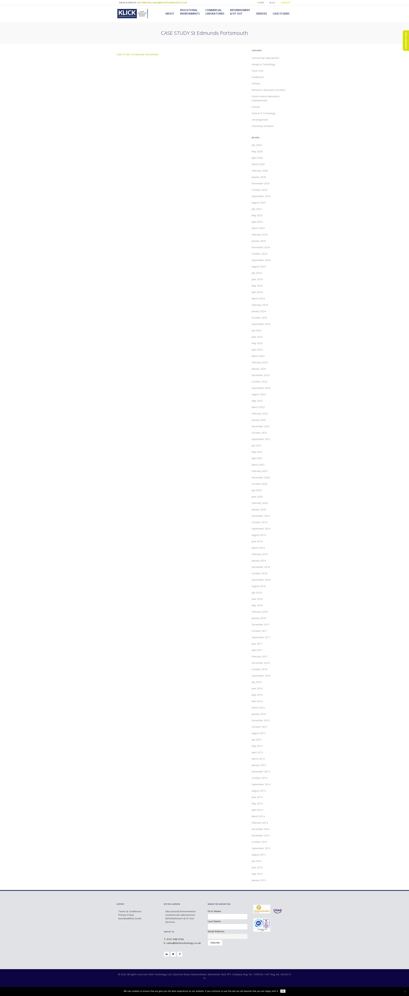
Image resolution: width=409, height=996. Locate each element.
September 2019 (261, 528)
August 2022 (259, 394)
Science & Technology (264, 113)
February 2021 (260, 471)
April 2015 (257, 752)
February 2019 (260, 554)
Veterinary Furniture (263, 126)
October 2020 (259, 483)
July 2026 (257, 145)
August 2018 (259, 586)
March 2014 (258, 816)
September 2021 (261, 439)
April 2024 (257, 292)
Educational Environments (180, 911)
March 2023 (258, 356)
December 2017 (261, 624)
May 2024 (257, 285)
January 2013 (259, 880)
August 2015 (259, 733)
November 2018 (261, 566)
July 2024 (257, 272)
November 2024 (261, 247)
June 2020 (257, 496)
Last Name (214, 921)
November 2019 (261, 515)
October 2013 (259, 841)
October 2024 (259, 253)
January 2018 (259, 618)
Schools (256, 106)
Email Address (216, 931)
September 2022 (261, 387)
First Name (214, 911)
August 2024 (259, 266)
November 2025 (261, 183)
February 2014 (260, 822)
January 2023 (259, 368)
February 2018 (260, 611)
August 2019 (259, 535)
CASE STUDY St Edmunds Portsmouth (137, 54)
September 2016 (261, 675)
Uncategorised (260, 119)
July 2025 (257, 208)
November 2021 (261, 426)
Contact (286, 2)
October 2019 (259, 522)
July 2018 (257, 592)
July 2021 (257, 445)
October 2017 (259, 630)
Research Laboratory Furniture (269, 89)
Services (170, 921)
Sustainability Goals (129, 918)
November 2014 (261, 771)
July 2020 (257, 490)
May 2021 (257, 451)
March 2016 (258, 707)
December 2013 (261, 829)
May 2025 (257, 215)
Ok (283, 991)
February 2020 (260, 503)
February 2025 (260, 234)
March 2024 (258, 298)
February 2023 (260, 362)
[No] (405, 991)
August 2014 (259, 790)
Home (261, 2)
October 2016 (259, 669)
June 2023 (257, 336)
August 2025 (259, 202)
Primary (256, 83)
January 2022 (259, 419)
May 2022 (257, 400)
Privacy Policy (126, 914)
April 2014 (257, 809)
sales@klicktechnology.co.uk (169, 2)
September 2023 (261, 324)
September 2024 (261, 260)
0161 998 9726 (143, 2)
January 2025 (259, 240)
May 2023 (257, 343)
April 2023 (257, 349)
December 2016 (261, 662)
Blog (272, 2)
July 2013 (257, 861)
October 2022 (259, 381)
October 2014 (259, 777)
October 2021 (259, 432)
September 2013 (261, 848)
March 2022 (258, 407)
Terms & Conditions (129, 911)
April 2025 (257, 221)
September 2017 (261, 637)
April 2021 (257, 458)
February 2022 (260, 413)
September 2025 (261, 196)
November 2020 (261, 477)
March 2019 (258, 547)
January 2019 (259, 560)
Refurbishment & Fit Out (179, 918)
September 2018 (261, 579)
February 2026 (260, 170)
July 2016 (257, 682)
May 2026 (257, 151)
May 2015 (257, 745)
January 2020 (259, 509)
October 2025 (259, 189)
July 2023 (257, 330)
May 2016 (257, 694)
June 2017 (257, 643)
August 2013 (259, 854)
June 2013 (257, 867)
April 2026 (257, 157)
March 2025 (258, 228)
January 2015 (259, 765)
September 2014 (261, 784)
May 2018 (257, 605)
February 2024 (260, 304)
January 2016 (259, 714)
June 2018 (257, 598)
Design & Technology (263, 64)
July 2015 (257, 739)
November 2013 (261, 835)
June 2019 (257, 541)
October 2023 (259, 317)
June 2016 (257, 688)
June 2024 (257, 279)
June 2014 (257, 797)
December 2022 (261, 375)
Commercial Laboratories (265, 57)
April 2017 (257, 650)
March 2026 (258, 164)
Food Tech (257, 70)
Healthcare (258, 77)
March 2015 (258, 758)
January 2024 (259, 311)
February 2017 (260, 656)
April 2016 (257, 701)
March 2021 (258, 464)
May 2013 (257, 873)
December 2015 (261, 720)
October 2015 (259, 726)
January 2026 (259, 177)
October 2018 (259, 573)
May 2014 (257, 803)
